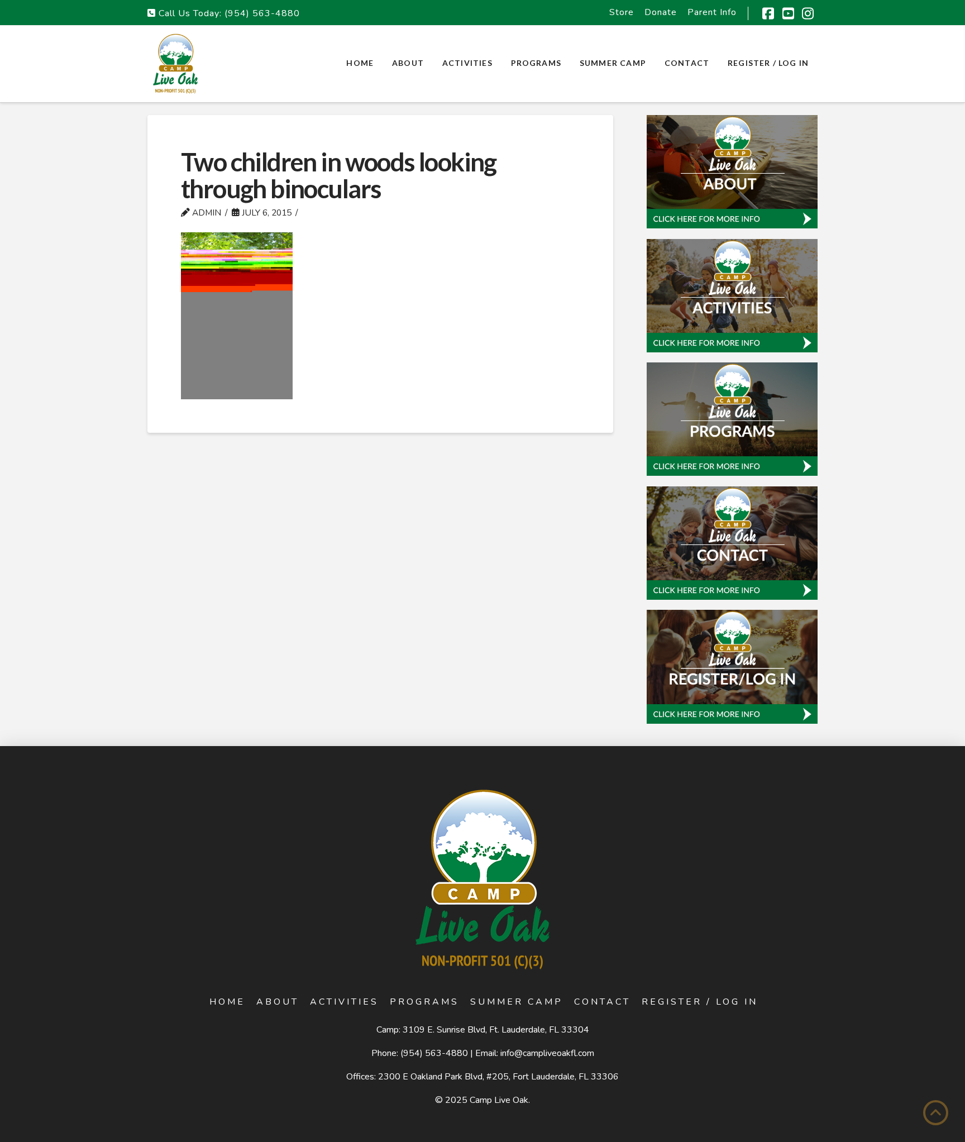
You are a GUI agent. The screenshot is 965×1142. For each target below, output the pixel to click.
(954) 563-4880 (262, 13)
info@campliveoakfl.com (547, 1053)
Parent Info (712, 12)
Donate (660, 12)
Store (621, 12)
